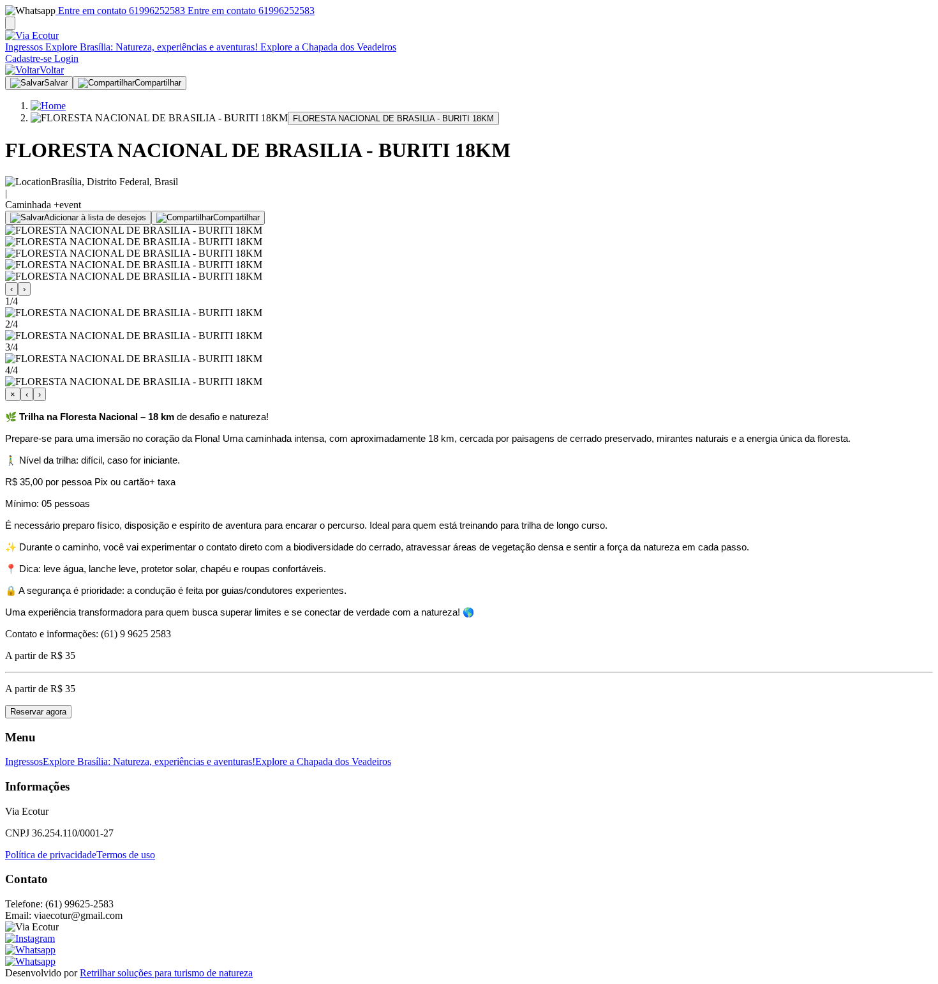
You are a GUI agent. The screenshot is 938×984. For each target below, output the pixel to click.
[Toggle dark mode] (10, 23)
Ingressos (24, 47)
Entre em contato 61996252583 (120, 10)
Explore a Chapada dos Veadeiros (327, 47)
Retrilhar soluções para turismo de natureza (166, 972)
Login (65, 58)
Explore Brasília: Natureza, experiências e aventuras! (150, 47)
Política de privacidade (50, 854)
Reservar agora (38, 711)
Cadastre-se (28, 58)
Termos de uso (125, 854)
